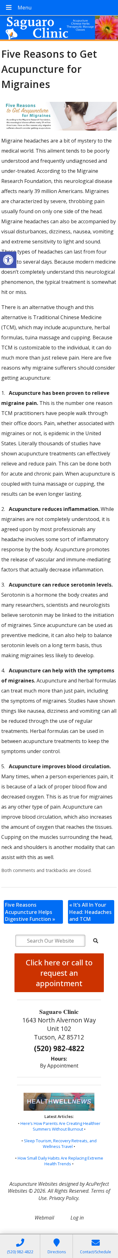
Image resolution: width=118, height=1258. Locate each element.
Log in (77, 1217)
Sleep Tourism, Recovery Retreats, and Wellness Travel (60, 1143)
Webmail (44, 1217)
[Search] (95, 940)
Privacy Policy (63, 1198)
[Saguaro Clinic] (59, 29)
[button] (8, 260)
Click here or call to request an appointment (59, 972)
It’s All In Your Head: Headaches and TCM (90, 911)
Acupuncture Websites (33, 1183)
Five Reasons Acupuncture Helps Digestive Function (30, 911)
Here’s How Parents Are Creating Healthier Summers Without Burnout (60, 1126)
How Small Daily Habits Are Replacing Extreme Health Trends (60, 1161)
